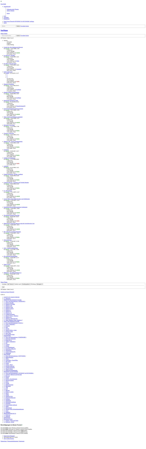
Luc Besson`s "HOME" (9, 55)
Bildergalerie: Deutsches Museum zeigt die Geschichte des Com (19, 223)
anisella (7, 48)
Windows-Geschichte (9, 84)
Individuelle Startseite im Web (11, 100)
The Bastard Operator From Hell (11, 215)
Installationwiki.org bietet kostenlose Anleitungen (15, 207)
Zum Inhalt (3, 4)
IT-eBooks (6, 149)
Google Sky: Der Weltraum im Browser (13, 47)
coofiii (7, 73)
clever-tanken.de (8, 240)
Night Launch (7, 264)
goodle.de (6, 166)
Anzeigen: (4, 284)
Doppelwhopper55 (20, 106)
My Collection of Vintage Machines (12, 231)
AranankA (18, 69)
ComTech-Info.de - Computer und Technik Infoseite (16, 182)
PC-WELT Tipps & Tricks (10, 63)
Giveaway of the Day (9, 133)
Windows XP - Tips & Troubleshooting (13, 141)
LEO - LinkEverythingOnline (11, 248)
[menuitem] (13, 9)
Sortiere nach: (18, 284)
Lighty (17, 81)
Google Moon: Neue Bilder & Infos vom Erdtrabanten (17, 199)
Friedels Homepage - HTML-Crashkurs (13, 174)
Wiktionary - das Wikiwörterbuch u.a (12, 272)
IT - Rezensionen (8, 190)
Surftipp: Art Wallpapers (9, 158)
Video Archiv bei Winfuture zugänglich (13, 117)
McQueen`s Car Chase (9, 125)
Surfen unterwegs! (8, 71)
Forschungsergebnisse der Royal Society (13, 108)
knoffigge (18, 89)
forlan (17, 61)
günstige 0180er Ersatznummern (11, 92)
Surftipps (4, 30)
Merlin (7, 56)
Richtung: (33, 284)
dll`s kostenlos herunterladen (10, 256)
